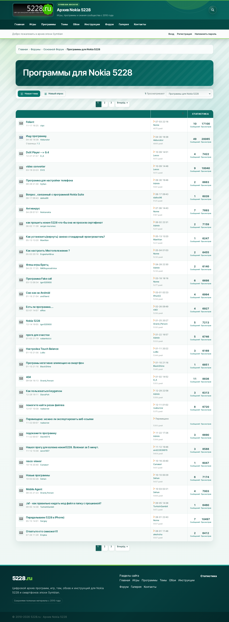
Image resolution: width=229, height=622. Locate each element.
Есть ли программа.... (39, 306)
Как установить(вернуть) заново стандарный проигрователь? (65, 236)
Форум (109, 24)
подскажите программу (41, 433)
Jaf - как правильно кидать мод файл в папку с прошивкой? (63, 503)
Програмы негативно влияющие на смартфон (55, 363)
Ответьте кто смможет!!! (42, 531)
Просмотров (206, 127)
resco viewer (33, 461)
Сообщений (195, 127)
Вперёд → (122, 102)
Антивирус (33, 208)
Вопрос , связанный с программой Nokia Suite (55, 194)
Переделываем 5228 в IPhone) (45, 517)
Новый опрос (55, 93)
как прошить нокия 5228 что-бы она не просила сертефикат (64, 222)
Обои (76, 24)
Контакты (140, 24)
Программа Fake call (39, 278)
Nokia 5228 (33, 320)
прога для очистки (37, 335)
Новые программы (38, 475)
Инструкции (92, 24)
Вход (171, 34)
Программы (48, 24)
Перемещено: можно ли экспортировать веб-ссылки (60, 419)
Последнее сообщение (167, 114)
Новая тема (31, 93)
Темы (64, 24)
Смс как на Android (38, 292)
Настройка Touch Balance (42, 348)
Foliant (30, 122)
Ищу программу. (36, 136)
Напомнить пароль (205, 34)
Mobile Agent (34, 489)
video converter (35, 166)
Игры (33, 24)
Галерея (124, 24)
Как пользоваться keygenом (44, 391)
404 (28, 377)
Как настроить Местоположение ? (48, 250)
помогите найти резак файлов (45, 405)
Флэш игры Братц (37, 264)
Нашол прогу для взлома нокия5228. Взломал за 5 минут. (62, 447)
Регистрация (184, 34)
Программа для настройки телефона (49, 180)
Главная (19, 24)
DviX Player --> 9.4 (37, 152)
